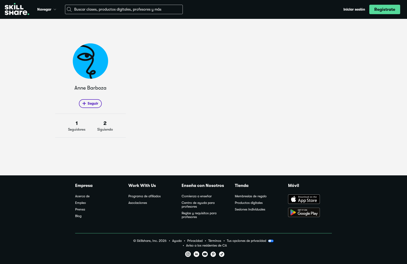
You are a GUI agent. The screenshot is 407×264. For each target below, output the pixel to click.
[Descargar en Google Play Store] (310, 213)
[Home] (17, 9)
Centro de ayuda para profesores (198, 204)
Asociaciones (137, 203)
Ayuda (177, 241)
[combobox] (124, 9)
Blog (78, 216)
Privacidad (195, 241)
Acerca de (82, 196)
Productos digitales (249, 203)
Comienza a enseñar (197, 196)
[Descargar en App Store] (310, 199)
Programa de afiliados (144, 196)
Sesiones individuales (250, 209)
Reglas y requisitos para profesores (199, 215)
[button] (55, 9)
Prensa (80, 209)
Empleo (80, 203)
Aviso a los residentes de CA (206, 245)
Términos (214, 241)
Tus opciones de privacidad (246, 241)
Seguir (93, 103)
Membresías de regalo (251, 196)
